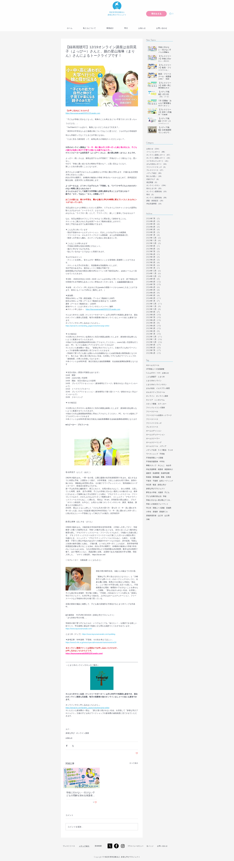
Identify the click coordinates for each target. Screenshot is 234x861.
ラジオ (170, 450)
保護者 (160, 469)
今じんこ (161, 465)
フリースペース (152, 419)
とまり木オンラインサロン (156, 384)
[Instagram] (122, 846)
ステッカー (162, 404)
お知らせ (69, 738)
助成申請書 (165, 473)
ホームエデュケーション (155, 434)
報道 (154, 484)
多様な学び (70, 733)
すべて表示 (133, 763)
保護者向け (168, 469)
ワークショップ (152, 454)
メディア (163, 446)
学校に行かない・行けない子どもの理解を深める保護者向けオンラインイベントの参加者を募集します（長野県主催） (80, 794)
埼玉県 (148, 484)
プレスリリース (152, 427)
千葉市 (148, 481)
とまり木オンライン (153, 380)
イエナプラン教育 (163, 388)
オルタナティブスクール (155, 392)
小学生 (148, 511)
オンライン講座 (82, 733)
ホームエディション (153, 431)
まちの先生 (150, 388)
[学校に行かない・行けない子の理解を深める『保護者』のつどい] (81, 778)
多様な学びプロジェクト (155, 488)
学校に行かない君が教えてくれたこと (159, 500)
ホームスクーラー (153, 438)
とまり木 (161, 376)
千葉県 (155, 481)
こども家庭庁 (151, 376)
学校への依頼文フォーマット (157, 504)
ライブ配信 (162, 450)
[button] (172, 14)
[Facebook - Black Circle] (116, 846)
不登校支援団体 (152, 461)
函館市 (148, 473)
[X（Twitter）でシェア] (73, 746)
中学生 (162, 461)
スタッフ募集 (151, 404)
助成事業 (156, 473)
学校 (164, 496)
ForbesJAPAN (150, 373)
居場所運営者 (151, 515)
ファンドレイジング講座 (155, 407)
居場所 (155, 511)
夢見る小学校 (151, 492)
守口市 (148, 508)
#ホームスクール (152, 365)
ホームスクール (152, 446)
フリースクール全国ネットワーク (159, 415)
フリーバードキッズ (153, 423)
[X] (109, 846)
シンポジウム (159, 400)
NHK (159, 373)
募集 (162, 477)
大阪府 (160, 492)
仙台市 (168, 465)
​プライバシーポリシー (135, 846)
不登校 (162, 454)
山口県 (167, 515)
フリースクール (152, 411)
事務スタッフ (151, 465)
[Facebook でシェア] (67, 746)
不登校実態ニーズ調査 (154, 457)
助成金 (148, 477)
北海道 (168, 477)
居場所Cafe (163, 511)
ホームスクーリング (153, 442)
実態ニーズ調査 (159, 508)
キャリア (149, 400)
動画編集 (156, 477)
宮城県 (168, 508)
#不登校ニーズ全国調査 (155, 369)
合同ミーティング (166, 481)
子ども (167, 492)
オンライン (150, 396)
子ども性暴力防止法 (153, 496)
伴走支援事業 (151, 469)
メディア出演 (151, 450)
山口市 (160, 515)
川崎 (148, 519)
